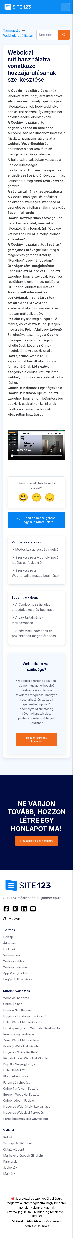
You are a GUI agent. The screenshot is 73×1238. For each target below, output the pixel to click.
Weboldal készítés (16, 998)
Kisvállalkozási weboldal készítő (25, 1058)
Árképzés (10, 943)
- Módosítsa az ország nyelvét (35, 549)
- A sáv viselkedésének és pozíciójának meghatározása (34, 633)
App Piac (16, 973)
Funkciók (9, 949)
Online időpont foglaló (18, 1100)
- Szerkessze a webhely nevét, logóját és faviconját (36, 560)
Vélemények (11, 955)
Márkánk (9, 1173)
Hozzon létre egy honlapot (36, 739)
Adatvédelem (34, 1221)
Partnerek (10, 1161)
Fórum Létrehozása (16, 1082)
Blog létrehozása (15, 1076)
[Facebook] (6, 909)
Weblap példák (13, 961)
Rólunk (8, 1137)
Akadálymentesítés (37, 1225)
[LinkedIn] (24, 909)
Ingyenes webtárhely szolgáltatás (26, 1106)
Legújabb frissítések (17, 979)
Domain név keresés (18, 1010)
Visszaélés (52, 1221)
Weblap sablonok (15, 967)
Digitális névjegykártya (19, 1064)
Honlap (8, 937)
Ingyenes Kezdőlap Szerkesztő (24, 1016)
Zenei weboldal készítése (21, 1040)
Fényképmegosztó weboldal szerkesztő (31, 1028)
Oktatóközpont (13, 1149)
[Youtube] (33, 909)
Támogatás (11, 30)
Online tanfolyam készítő (20, 1088)
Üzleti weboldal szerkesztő (22, 1022)
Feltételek (18, 1221)
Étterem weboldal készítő (21, 1094)
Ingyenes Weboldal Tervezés (23, 1113)
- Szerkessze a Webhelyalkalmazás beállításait (35, 573)
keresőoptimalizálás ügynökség (25, 1119)
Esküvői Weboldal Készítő (21, 1046)
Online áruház (12, 1004)
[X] (15, 909)
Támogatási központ (17, 1143)
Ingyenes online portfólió (20, 1052)
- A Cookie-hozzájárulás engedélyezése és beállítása (33, 607)
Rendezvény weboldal (18, 1034)
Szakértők (10, 1167)
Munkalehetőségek (23, 1155)
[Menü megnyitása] (65, 7)
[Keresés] (64, 35)
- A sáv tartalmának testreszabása (27, 620)
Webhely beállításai (18, 36)
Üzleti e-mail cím (15, 1070)
